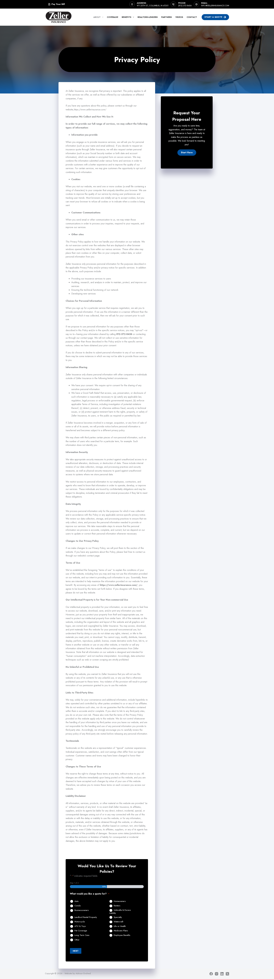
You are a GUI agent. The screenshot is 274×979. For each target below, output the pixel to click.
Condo (77, 905)
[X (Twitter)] (227, 973)
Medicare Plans (121, 930)
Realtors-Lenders (148, 17)
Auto (76, 901)
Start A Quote (213, 17)
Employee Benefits (122, 935)
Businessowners (81, 910)
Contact (192, 17)
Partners (166, 17)
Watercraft (118, 921)
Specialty (118, 917)
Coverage (112, 17)
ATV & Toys (80, 926)
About (97, 17)
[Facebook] (211, 973)
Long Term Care (81, 935)
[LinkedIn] (222, 973)
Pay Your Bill (58, 4)
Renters (117, 905)
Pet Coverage (80, 930)
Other (76, 939)
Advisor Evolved (83, 973)
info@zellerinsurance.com (215, 5)
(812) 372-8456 (185, 5)
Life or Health (120, 926)
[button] (186, 152)
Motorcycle (79, 921)
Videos (179, 17)
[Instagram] (216, 973)
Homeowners (120, 901)
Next (75, 950)
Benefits (126, 17)
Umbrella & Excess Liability (120, 911)
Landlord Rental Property (85, 917)
